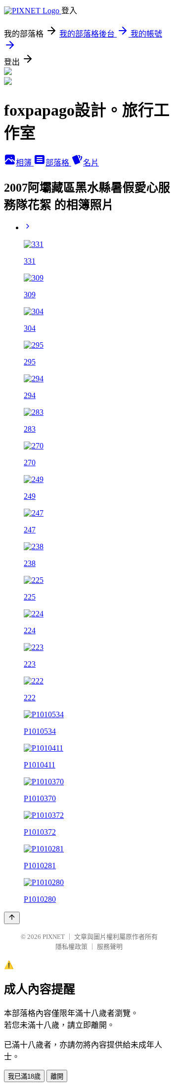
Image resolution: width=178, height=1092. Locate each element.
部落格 (58, 163)
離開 (56, 1076)
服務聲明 (110, 946)
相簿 (25, 163)
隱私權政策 (71, 946)
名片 (91, 163)
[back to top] (12, 918)
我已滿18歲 (24, 1076)
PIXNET (54, 936)
